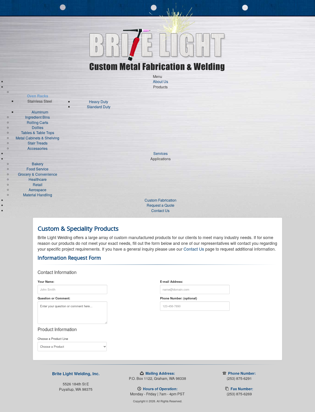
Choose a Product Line (53, 339)
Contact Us (194, 249)
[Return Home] (157, 36)
